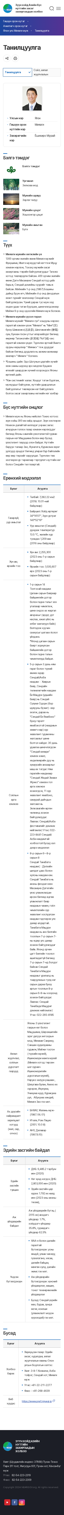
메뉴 (58, 8)
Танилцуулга (42, 30)
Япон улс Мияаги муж (15, 30)
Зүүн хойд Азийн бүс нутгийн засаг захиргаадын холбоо (29, 8)
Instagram (22, 1502)
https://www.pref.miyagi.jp (37, 1401)
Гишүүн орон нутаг (14, 21)
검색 (52, 8)
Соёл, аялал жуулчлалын (41, 72)
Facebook (15, 1502)
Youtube (7, 1502)
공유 (6, 58)
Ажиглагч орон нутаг (15, 26)
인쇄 (15, 58)
